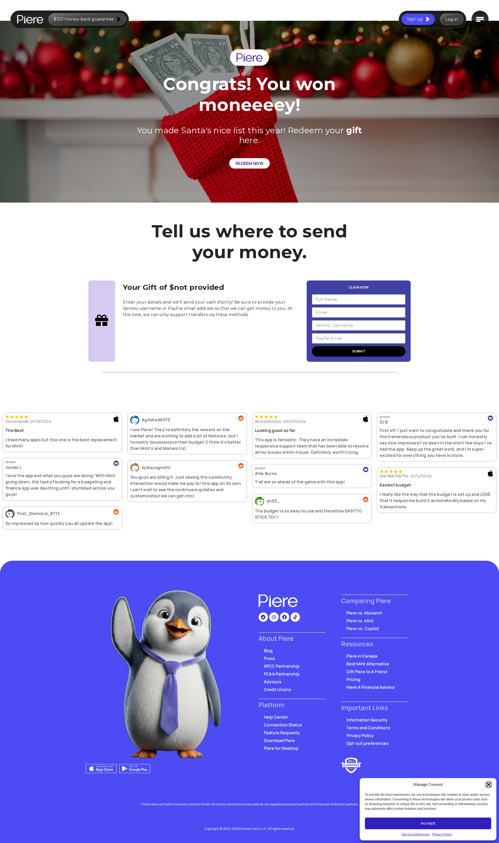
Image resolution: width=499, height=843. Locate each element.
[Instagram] (274, 617)
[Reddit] (263, 617)
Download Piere (279, 740)
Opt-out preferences (416, 834)
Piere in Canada (361, 656)
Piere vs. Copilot (362, 628)
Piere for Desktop (281, 748)
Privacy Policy (442, 834)
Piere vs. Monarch (364, 613)
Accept (428, 823)
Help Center (276, 717)
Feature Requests (282, 732)
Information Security (367, 720)
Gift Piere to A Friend (366, 671)
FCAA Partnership (281, 674)
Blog (268, 650)
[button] (488, 784)
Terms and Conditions (368, 728)
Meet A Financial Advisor (370, 687)
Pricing (353, 679)
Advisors (272, 682)
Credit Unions (277, 689)
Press (269, 658)
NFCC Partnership (281, 666)
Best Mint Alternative (367, 664)
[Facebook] (284, 617)
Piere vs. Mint (359, 621)
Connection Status (283, 725)
